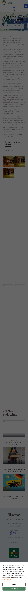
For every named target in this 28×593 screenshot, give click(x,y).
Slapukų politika (6, 579)
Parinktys (14, 584)
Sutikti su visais (14, 588)
